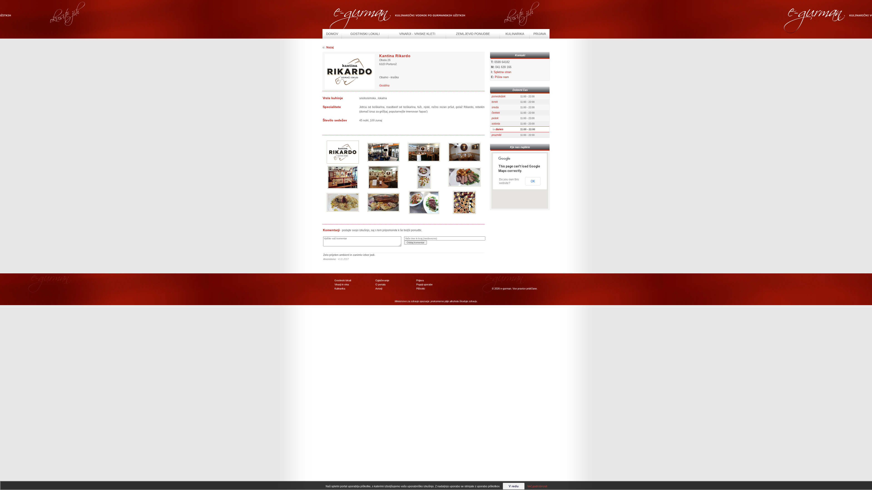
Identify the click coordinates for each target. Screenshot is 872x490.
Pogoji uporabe (424, 284)
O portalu (380, 284)
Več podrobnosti (537, 486)
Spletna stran (502, 72)
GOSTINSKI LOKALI (365, 34)
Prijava (420, 280)
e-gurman (505, 288)
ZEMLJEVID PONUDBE (473, 34)
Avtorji (378, 288)
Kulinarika (339, 288)
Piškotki (420, 288)
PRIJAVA (539, 34)
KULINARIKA (514, 34)
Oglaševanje (382, 280)
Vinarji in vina (341, 284)
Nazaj (330, 47)
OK (533, 181)
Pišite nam (502, 77)
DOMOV (332, 34)
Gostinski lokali (342, 280)
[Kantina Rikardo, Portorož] (343, 152)
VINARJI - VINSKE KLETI (417, 34)
